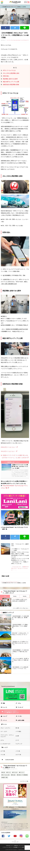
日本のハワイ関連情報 (22, 774)
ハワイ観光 (18, 731)
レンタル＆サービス (5, 743)
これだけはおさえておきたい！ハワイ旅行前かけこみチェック (11, 711)
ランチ (9, 772)
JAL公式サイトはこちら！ (8, 451)
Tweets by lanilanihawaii (8, 686)
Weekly (14, 596)
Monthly (24, 596)
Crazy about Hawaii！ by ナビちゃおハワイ (21, 40)
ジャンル (4, 724)
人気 (4, 772)
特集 (4, 703)
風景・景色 (5, 777)
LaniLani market (9, 759)
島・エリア (5, 747)
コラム (11, 40)
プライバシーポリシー (8, 847)
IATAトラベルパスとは (8, 70)
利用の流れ (5, 76)
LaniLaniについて (9, 845)
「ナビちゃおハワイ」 (16, 566)
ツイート (14, 27)
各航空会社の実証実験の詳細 (10, 84)
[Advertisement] (15, 678)
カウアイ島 (18, 754)
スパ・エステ (4, 731)
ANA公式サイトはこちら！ (8, 447)
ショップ (5, 716)
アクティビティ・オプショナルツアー (7, 735)
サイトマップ (21, 845)
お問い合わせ (24, 847)
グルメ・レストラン (5, 728)
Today (5, 596)
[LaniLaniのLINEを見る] (27, 836)
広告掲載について (17, 847)
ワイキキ (15, 772)
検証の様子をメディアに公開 (10, 81)
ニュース (8, 40)
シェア (5, 27)
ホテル (2, 740)
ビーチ (17, 740)
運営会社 (16, 845)
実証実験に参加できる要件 (9, 78)
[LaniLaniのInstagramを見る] (21, 836)
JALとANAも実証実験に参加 (10, 73)
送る (24, 27)
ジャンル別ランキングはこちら (20, 608)
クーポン (20, 716)
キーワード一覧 (24, 781)
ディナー (22, 772)
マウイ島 (3, 754)
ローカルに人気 (6, 774)
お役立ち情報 (21, 720)
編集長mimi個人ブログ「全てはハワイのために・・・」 (20, 568)
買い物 (17, 728)
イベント (5, 720)
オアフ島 (3, 751)
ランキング (20, 707)
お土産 (17, 735)
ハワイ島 (18, 751)
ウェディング (19, 743)
